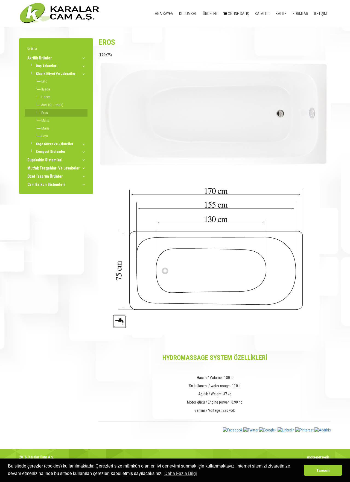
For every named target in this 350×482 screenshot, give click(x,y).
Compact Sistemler (50, 151)
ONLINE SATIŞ (238, 13)
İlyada (45, 89)
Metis (45, 120)
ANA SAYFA (164, 13)
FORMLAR (300, 13)
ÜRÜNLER (210, 13)
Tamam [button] (322, 470)
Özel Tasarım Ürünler (45, 176)
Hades (45, 97)
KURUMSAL (188, 13)
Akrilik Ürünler (39, 58)
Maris (45, 128)
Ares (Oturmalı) (52, 105)
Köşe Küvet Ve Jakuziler (54, 144)
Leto (44, 81)
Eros (44, 113)
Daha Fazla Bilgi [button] (180, 473)
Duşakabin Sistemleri (44, 160)
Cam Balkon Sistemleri (46, 184)
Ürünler (32, 49)
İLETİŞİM (320, 13)
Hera (44, 136)
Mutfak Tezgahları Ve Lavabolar (53, 168)
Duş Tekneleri (46, 66)
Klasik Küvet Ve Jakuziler (55, 74)
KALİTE (281, 13)
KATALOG (262, 13)
